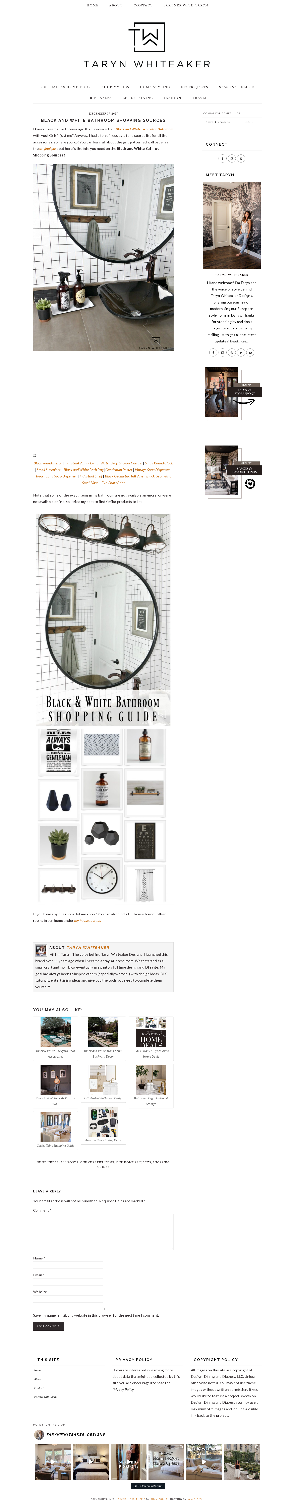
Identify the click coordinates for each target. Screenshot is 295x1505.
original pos (47, 148)
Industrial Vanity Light (81, 463)
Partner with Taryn (45, 1396)
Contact (39, 1388)
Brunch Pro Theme (131, 1499)
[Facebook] (223, 158)
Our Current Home (97, 1162)
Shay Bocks (159, 1499)
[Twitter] (241, 352)
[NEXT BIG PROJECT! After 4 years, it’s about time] (128, 1462)
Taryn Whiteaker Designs (147, 45)
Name (39, 1258)
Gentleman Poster (118, 469)
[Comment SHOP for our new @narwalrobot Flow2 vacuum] (204, 1462)
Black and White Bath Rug (84, 469)
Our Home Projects (133, 1162)
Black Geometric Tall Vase (124, 476)
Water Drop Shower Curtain (121, 463)
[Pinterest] (241, 158)
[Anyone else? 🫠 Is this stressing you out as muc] (166, 1462)
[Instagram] (232, 158)
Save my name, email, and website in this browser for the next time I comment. (96, 1315)
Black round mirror (48, 463)
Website (40, 1292)
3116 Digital (196, 1499)
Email (38, 1275)
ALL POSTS (69, 1162)
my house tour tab (87, 920)
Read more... (239, 341)
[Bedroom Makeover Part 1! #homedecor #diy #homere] (91, 1462)
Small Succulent (48, 469)
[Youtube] (250, 352)
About (38, 1379)
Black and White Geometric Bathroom (144, 129)
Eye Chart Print (113, 482)
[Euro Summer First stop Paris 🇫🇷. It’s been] (242, 1462)
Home (37, 1370)
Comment (42, 1210)
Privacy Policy (123, 1389)
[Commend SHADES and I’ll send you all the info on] (53, 1462)
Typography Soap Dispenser (56, 476)
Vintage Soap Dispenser (152, 469)
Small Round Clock (159, 463)
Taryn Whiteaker (88, 947)
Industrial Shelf (90, 476)
